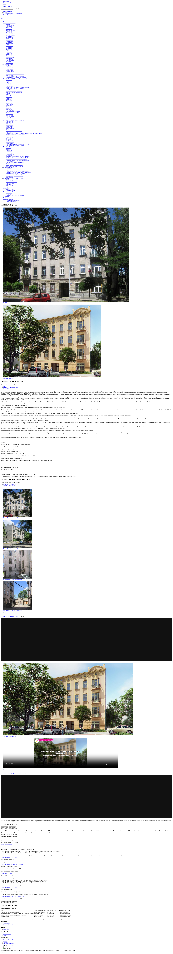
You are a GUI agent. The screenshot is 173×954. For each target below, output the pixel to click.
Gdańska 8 (8, 168)
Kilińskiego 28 (9, 27)
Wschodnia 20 (9, 97)
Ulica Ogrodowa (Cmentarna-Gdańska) (14, 165)
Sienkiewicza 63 (9, 127)
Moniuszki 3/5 (9, 193)
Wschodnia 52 (9, 54)
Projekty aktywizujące (8, 199)
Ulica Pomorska (9, 114)
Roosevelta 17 (9, 139)
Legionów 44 (9, 150)
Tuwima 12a (8, 72)
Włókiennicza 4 (9, 38)
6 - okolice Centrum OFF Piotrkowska (11, 135)
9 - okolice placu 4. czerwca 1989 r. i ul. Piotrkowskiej (14, 178)
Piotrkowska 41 (9, 184)
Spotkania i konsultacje (8, 924)
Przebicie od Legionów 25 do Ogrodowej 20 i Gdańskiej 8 (18, 172)
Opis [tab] (4, 386)
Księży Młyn (6, 188)
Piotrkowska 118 (9, 125)
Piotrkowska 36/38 (10, 183)
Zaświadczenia (6, 923)
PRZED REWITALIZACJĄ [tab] (9, 484)
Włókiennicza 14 (9, 47)
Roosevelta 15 (9, 138)
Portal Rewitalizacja (7, 11)
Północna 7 (8, 94)
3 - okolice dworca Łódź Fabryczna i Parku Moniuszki (15, 78)
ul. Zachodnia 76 (6, 196)
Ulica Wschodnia (9, 63)
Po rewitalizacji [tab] (6, 388)
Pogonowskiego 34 (10, 25)
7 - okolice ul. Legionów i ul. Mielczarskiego (12, 13)
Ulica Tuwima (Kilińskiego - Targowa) (14, 91)
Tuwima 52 (8, 84)
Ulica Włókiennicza (10, 61)
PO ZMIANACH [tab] (7, 486)
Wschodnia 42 (9, 101)
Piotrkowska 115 (9, 123)
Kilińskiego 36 (9, 29)
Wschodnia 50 (9, 53)
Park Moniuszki (9, 86)
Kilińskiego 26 (9, 26)
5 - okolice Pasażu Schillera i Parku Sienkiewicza (13, 120)
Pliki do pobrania (7, 934)
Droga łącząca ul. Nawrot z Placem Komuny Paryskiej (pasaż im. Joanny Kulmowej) (24, 133)
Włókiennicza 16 (9, 49)
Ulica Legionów (9, 109)
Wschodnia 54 (9, 55)
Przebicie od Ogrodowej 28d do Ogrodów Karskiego (17, 160)
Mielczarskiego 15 (10, 152)
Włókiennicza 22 (9, 50)
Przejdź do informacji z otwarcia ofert (9, 857)
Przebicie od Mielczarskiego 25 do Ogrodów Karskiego (18, 157)
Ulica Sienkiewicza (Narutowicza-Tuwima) (15, 74)
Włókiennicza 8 (9, 43)
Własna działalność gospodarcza (13, 200)
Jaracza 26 (8, 24)
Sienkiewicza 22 (9, 69)
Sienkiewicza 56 (9, 140)
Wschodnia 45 (9, 52)
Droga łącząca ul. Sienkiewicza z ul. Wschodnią (16, 77)
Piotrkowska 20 (9, 180)
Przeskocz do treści (7, 2)
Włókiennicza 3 (9, 37)
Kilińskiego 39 (9, 80)
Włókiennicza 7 (9, 42)
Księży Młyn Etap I (10, 189)
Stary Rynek (8, 108)
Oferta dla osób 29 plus (11, 201)
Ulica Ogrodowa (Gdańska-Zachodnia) (14, 176)
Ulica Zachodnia (9, 118)
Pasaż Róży (8, 106)
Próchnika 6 (8, 179)
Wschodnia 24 (9, 99)
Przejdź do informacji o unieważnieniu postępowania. (12, 864)
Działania (5, 12)
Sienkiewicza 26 (9, 70)
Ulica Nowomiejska (10, 110)
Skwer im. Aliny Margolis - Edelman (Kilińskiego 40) (17, 87)
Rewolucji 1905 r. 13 (10, 30)
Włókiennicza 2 (9, 36)
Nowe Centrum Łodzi (8, 191)
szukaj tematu (16, 8)
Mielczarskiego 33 (7, 14)
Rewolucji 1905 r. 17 (10, 32)
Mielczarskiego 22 (10, 154)
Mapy (4, 935)
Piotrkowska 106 (9, 122)
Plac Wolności (9, 105)
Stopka (4, 4)
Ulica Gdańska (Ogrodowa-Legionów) (14, 166)
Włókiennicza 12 (9, 46)
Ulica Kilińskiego (9, 59)
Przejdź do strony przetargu (6, 844)
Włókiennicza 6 (9, 41)
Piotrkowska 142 (9, 137)
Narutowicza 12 (9, 66)
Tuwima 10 (8, 194)
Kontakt (5, 941)
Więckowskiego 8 (10, 186)
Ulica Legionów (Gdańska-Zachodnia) (14, 174)
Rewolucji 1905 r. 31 (10, 35)
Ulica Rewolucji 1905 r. (11, 60)
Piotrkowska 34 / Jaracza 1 (11, 182)
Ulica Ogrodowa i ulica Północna (13, 111)
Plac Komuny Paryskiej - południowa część (15, 134)
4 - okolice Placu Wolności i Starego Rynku (12, 92)
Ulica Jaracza (9, 58)
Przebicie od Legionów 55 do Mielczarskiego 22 (16, 159)
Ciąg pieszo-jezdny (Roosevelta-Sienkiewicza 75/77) (17, 144)
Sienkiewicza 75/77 (10, 142)
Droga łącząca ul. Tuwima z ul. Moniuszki (15, 195)
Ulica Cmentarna (9, 161)
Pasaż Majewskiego (10, 57)
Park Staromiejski (9, 104)
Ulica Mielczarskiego (10, 163)
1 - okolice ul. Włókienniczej (9, 23)
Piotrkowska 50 (9, 185)
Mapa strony (6, 942)
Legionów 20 (9, 169)
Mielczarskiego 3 (9, 151)
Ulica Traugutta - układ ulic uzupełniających (15, 76)
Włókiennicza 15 (9, 48)
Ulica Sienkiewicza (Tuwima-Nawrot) (14, 131)
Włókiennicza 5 (9, 40)
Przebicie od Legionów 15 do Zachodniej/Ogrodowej (17, 171)
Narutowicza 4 (9, 65)
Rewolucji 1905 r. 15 (10, 31)
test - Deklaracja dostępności (9, 943)
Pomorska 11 (8, 93)
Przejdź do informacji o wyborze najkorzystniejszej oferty (13, 896)
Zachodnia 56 (9, 103)
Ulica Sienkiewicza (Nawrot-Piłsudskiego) (15, 145)
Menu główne (6, 1)
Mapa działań (6, 21)
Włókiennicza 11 (9, 44)
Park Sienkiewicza (10, 128)
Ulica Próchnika (9, 115)
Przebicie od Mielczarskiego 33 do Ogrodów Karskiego (18, 156)
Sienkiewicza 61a (9, 126)
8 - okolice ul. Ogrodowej (8, 167)
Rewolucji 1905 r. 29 (10, 33)
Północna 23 (8, 95)
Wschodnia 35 (9, 100)
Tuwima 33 (8, 81)
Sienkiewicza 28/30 (10, 71)
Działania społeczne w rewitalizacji (10, 197)
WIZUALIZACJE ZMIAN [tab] (9, 485)
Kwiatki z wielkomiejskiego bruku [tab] (10, 387)
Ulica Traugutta (9, 75)
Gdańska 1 (8, 148)
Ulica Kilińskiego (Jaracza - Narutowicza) (15, 89)
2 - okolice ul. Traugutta (8, 64)
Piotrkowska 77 (9, 67)
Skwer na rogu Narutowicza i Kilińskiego (15, 88)
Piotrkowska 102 (9, 121)
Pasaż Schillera (9, 132)
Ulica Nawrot (9, 129)
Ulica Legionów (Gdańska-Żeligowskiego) (15, 162)
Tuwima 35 (8, 82)
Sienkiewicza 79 (9, 143)
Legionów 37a (9, 149)
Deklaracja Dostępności (8, 939)
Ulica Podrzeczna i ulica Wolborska (13, 112)
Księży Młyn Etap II (10, 190)
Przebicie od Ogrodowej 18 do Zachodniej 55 (15, 173)
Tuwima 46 (8, 83)
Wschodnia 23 (9, 98)
